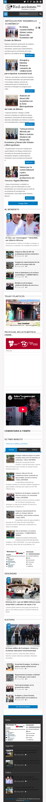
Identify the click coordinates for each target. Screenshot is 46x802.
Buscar (40, 14)
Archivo (34, 450)
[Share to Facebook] (7, 33)
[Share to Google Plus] (12, 33)
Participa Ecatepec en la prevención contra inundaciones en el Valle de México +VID (25, 686)
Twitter (24, 2)
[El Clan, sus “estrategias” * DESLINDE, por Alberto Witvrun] (23, 224)
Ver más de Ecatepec (23, 707)
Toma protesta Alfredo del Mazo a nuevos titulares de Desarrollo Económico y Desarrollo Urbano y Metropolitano (19, 137)
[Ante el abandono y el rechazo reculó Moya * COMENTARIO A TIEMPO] (9, 275)
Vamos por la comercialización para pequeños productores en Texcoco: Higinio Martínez (19, 174)
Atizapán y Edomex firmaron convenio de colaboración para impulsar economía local (18, 67)
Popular (11, 450)
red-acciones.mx (11, 799)
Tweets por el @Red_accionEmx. (17, 444)
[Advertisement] (23, 371)
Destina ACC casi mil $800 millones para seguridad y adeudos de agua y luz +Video (23, 603)
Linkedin (34, 2)
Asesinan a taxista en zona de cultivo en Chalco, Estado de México (25, 751)
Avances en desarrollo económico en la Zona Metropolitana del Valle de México (19, 102)
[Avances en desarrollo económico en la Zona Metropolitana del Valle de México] (12, 100)
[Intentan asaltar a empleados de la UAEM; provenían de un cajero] (9, 763)
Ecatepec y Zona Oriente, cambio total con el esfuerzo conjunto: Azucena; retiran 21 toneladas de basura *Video (26, 696)
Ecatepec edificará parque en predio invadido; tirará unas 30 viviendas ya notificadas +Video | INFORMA (27, 458)
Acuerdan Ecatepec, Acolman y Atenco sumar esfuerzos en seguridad (27, 665)
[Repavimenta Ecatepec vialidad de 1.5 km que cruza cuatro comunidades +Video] (9, 677)
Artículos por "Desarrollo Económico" (21, 22)
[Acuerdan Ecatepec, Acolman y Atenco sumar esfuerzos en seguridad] (9, 667)
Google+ (31, 2)
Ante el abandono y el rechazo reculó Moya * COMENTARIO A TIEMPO (27, 273)
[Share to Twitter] (9, 33)
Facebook (27, 2)
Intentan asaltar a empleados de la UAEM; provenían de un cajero (27, 762)
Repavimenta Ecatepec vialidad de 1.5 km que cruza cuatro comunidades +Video (27, 676)
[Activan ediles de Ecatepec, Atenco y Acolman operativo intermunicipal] (23, 634)
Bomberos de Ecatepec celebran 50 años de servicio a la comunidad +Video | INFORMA (26, 284)
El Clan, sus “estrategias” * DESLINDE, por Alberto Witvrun (22, 239)
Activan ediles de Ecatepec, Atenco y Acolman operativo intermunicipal (22, 649)
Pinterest (40, 2)
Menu (5, 1)
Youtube (37, 2)
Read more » (30, 55)
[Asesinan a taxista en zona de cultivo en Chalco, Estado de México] (9, 753)
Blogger (27, 800)
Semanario (23, 450)
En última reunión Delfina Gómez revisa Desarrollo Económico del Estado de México (19, 34)
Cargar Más (23, 203)
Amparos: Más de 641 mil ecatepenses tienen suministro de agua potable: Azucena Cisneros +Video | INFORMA (27, 253)
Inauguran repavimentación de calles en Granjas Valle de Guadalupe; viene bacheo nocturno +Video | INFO (27, 263)
